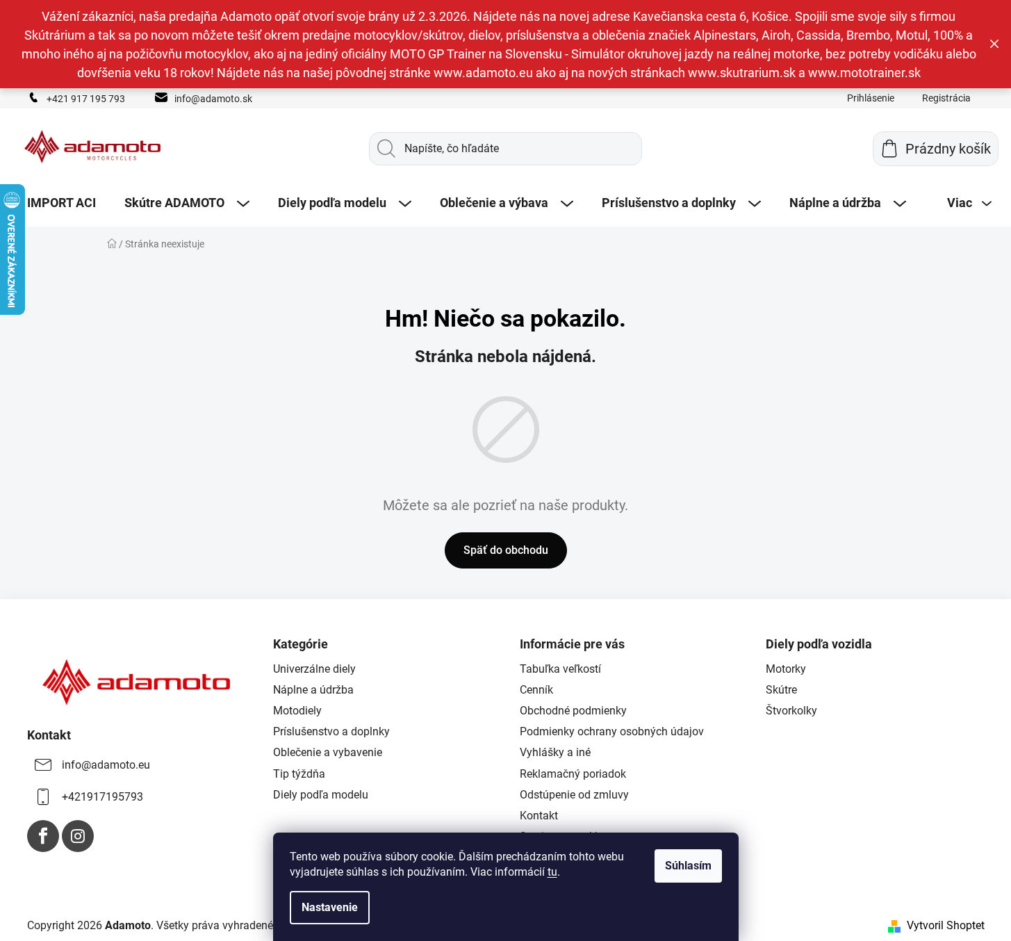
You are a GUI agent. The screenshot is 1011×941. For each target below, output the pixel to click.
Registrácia (946, 98)
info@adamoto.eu (106, 764)
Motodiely (297, 710)
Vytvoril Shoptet (946, 925)
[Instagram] (78, 836)
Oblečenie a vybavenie (327, 752)
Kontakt (539, 815)
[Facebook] (43, 836)
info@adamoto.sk (213, 98)
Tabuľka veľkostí (560, 669)
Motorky (786, 669)
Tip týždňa (299, 773)
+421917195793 (102, 796)
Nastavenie (330, 907)
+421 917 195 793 (86, 98)
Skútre (781, 689)
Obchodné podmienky (573, 710)
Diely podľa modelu (320, 794)
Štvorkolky (791, 710)
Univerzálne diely (314, 669)
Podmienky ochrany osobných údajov (612, 731)
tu (552, 871)
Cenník (536, 689)
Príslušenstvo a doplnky (331, 731)
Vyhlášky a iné (555, 752)
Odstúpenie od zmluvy (574, 794)
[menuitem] (61, 203)
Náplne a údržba (313, 689)
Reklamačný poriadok (573, 773)
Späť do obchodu (505, 550)
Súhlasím (688, 865)
